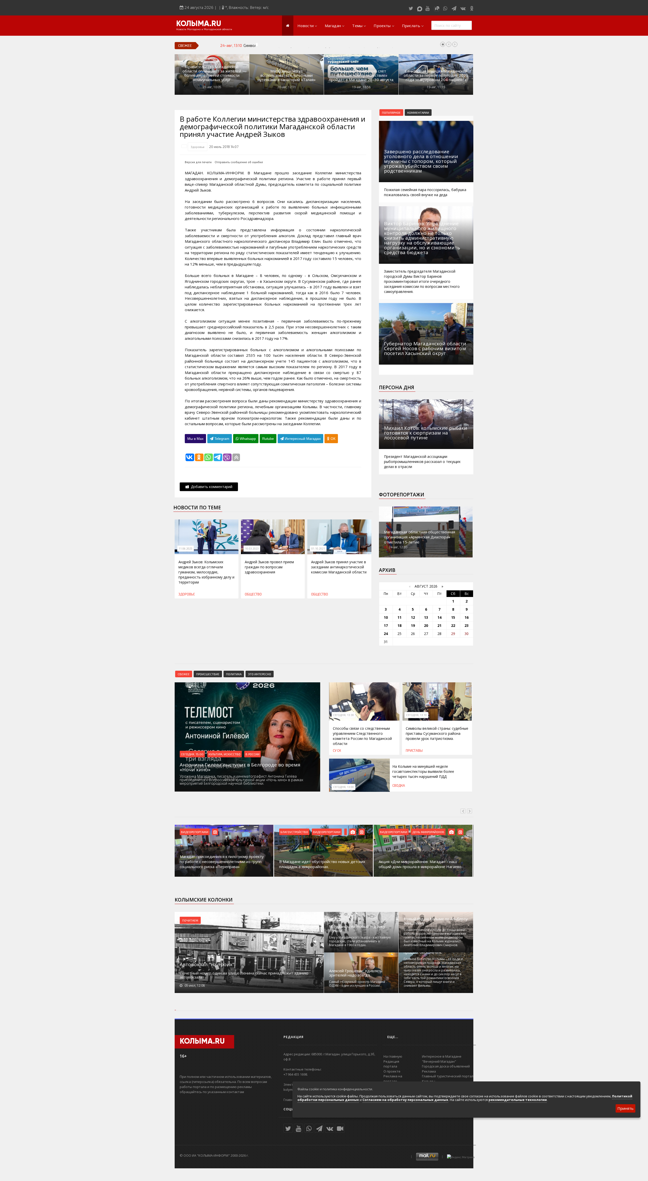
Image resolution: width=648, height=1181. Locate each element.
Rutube (268, 439)
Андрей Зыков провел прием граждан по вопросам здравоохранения (269, 566)
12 (413, 617)
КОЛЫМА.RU (198, 24)
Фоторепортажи (401, 494)
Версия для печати (198, 162)
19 (413, 625)
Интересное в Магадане (441, 1056)
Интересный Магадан (302, 439)
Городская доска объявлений (446, 1066)
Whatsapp (247, 439)
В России (252, 754)
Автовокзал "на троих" (207, 964)
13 (426, 617)
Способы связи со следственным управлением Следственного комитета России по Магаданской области (362, 736)
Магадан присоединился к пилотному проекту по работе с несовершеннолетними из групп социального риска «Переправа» (222, 861)
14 (439, 617)
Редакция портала (391, 1064)
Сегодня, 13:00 (343, 787)
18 (399, 625)
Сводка (398, 785)
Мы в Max (195, 439)
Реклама (429, 1071)
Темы (357, 25)
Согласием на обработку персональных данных (405, 1099)
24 (386, 633)
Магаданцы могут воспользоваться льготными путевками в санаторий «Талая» (287, 75)
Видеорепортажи (194, 832)
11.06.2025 (185, 548)
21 (439, 625)
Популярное (391, 112)
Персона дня (396, 387)
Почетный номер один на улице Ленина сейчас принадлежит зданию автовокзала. (244, 975)
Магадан (333, 25)
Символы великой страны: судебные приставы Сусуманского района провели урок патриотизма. (327, 45)
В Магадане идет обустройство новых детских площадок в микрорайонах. (322, 864)
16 (466, 617)
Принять (625, 1108)
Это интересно (259, 674)
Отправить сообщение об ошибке (239, 162)
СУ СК (337, 750)
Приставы (414, 750)
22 (453, 625)
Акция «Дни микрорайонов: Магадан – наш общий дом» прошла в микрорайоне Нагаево (420, 864)
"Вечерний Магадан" (439, 1061)
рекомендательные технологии (518, 1099)
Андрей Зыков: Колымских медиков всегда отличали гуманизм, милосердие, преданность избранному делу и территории (206, 572)
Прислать (411, 25)
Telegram (221, 439)
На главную (392, 1056)
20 (426, 625)
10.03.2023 (252, 548)
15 (453, 617)
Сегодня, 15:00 (192, 754)
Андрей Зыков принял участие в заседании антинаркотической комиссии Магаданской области (339, 566)
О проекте (391, 1071)
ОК (332, 439)
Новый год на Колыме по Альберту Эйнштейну (436, 921)
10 (386, 617)
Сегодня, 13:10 (416, 715)
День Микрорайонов (428, 832)
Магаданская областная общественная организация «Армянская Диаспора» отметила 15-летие (419, 537)
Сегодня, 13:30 (343, 715)
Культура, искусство (224, 754)
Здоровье (198, 146)
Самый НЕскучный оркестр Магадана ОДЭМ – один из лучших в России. (357, 984)
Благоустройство (294, 832)
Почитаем (190, 920)
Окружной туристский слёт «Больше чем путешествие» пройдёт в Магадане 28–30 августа (361, 75)
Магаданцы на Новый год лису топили (357, 928)
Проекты (382, 25)
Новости (305, 25)
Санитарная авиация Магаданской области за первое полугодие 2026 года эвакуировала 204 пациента (436, 75)
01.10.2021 (318, 548)
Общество (253, 594)
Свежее (184, 674)
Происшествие (207, 674)
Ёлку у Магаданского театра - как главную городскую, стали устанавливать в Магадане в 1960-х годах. (360, 941)
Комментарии (418, 112)
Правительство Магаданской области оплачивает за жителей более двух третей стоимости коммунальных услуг (212, 73)
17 (386, 625)
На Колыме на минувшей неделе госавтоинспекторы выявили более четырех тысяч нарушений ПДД (423, 771)
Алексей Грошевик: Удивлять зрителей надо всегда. (355, 973)
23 (466, 625)
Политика (233, 674)
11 (399, 617)
